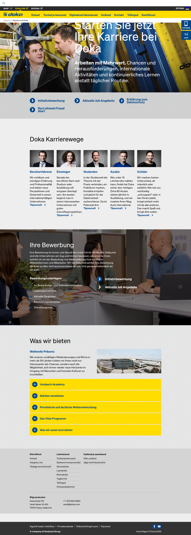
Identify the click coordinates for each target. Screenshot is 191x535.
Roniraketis (62, 474)
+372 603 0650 (72, 500)
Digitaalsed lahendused (83, 15)
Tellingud (132, 15)
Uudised (106, 15)
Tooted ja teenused (54, 15)
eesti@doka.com (71, 504)
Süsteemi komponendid (68, 462)
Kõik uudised (89, 458)
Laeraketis (62, 470)
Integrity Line (36, 462)
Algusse (7, 20)
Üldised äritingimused (87, 526)
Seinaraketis (63, 466)
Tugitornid (62, 478)
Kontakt (119, 15)
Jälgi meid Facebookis (94, 462)
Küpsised (105, 526)
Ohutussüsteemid (65, 486)
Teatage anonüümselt (40, 466)
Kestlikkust (148, 15)
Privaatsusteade (65, 526)
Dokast (35, 15)
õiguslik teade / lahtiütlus (42, 526)
